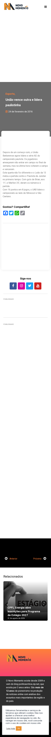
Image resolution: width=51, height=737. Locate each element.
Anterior (13, 558)
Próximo (37, 558)
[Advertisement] (25, 52)
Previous (7, 604)
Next (43, 604)
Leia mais (10, 728)
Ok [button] (19, 728)
